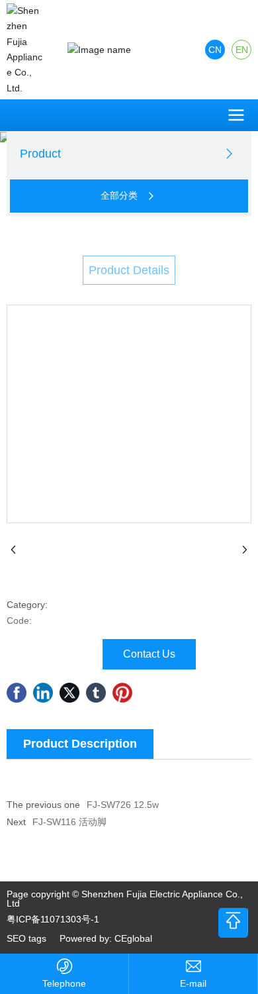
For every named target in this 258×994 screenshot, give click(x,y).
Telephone (64, 983)
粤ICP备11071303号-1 (53, 919)
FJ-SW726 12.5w (123, 804)
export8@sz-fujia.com (193, 983)
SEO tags (26, 938)
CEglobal (133, 938)
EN (242, 49)
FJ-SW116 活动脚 (69, 822)
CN (215, 49)
